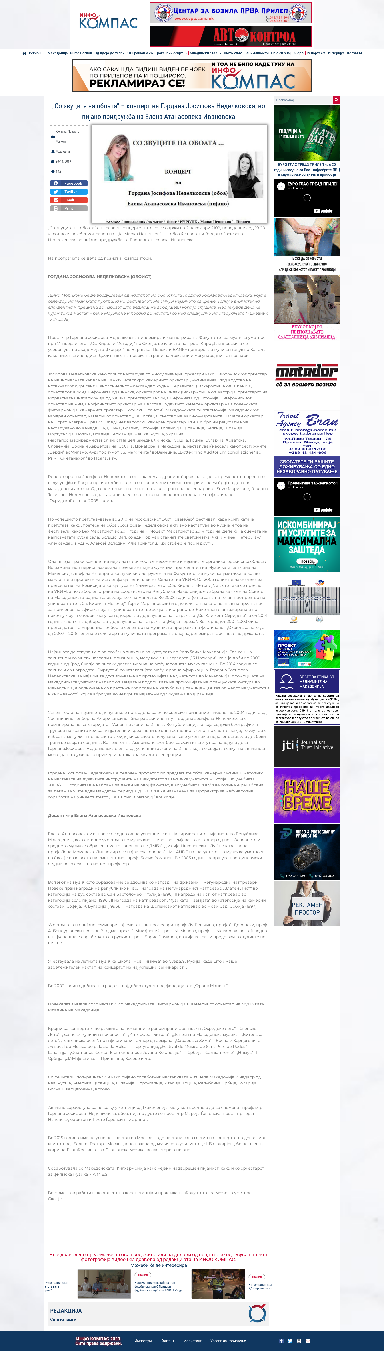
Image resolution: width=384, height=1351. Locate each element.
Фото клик (233, 53)
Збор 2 (298, 53)
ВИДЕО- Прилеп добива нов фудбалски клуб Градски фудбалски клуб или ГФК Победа (129, 1286)
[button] (69, 183)
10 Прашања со (140, 53)
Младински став (203, 53)
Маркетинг (192, 1341)
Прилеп (73, 132)
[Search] (336, 100)
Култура (61, 132)
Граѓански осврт (169, 53)
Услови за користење (228, 1341)
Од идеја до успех (109, 53)
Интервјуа (336, 53)
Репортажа (316, 53)
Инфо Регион (81, 53)
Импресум (143, 1341)
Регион (35, 53)
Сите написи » (63, 1319)
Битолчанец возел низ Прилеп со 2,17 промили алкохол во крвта (243, 1286)
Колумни (354, 53)
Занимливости (256, 53)
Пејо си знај (281, 53)
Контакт (167, 1341)
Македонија (58, 53)
